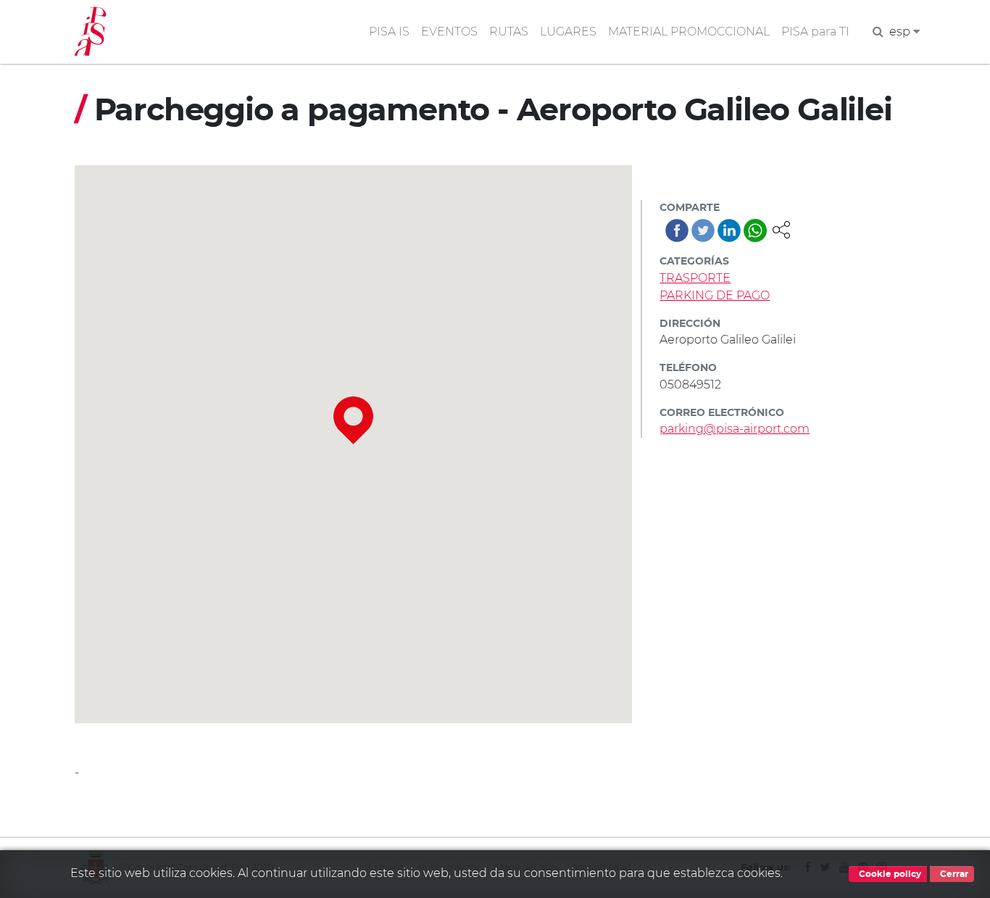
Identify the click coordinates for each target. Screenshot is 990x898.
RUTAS (508, 31)
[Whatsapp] (755, 230)
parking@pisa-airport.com (735, 429)
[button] (781, 229)
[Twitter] (703, 230)
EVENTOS (449, 31)
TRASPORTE (695, 278)
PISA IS (389, 31)
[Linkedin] (729, 230)
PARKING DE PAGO (715, 295)
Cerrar (953, 874)
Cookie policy (889, 874)
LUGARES (568, 31)
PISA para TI (815, 31)
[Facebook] (677, 230)
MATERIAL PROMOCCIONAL (689, 31)
